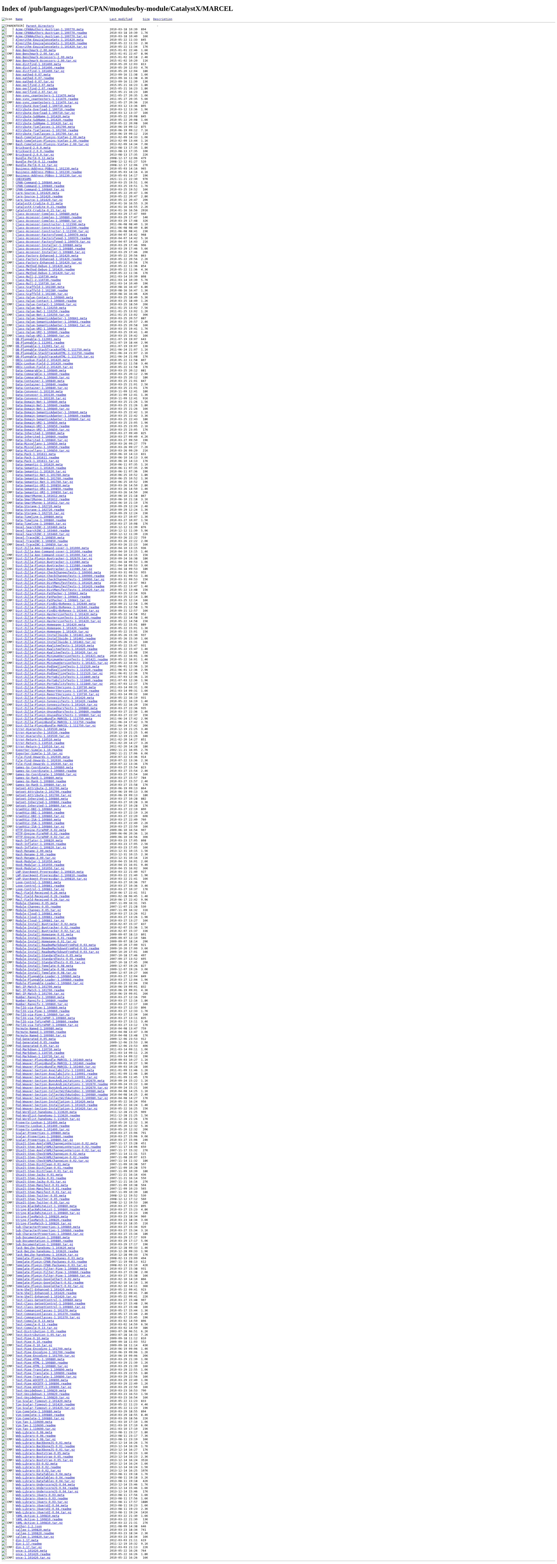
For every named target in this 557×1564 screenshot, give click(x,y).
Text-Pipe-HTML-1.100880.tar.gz (42, 1366)
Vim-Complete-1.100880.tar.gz (40, 1418)
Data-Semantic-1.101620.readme (41, 468)
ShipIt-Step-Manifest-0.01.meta (42, 1185)
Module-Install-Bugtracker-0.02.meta (46, 924)
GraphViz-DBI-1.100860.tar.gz (40, 816)
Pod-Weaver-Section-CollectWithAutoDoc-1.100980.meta (60, 1091)
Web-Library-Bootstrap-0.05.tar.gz (44, 1460)
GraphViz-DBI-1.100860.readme (40, 812)
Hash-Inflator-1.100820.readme (41, 844)
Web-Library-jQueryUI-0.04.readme (43, 1508)
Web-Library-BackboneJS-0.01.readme (45, 1446)
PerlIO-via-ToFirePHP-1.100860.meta (45, 1018)
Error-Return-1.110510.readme (40, 743)
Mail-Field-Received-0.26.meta (41, 892)
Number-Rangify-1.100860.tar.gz (42, 1004)
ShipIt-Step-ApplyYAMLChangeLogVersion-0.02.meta (56, 1143)
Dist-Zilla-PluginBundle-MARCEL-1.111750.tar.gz (56, 725)
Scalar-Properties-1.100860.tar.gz (44, 1139)
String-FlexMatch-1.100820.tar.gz (43, 1223)
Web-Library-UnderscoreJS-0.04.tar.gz (47, 1491)
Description (162, 19)
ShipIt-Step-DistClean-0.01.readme (44, 1167)
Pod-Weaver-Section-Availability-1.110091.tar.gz (56, 1077)
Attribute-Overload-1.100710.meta (43, 105)
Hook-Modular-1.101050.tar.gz (40, 868)
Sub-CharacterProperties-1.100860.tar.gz (50, 1233)
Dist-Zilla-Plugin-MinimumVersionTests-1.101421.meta (60, 656)
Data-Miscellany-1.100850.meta (41, 443)
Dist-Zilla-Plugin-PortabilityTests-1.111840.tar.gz (59, 683)
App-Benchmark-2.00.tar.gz (37, 53)
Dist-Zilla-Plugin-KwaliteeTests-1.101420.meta (55, 645)
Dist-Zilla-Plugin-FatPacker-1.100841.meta (51, 593)
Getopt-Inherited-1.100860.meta (42, 798)
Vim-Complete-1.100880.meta (38, 1411)
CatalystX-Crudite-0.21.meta (39, 203)
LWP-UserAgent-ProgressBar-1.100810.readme (51, 875)
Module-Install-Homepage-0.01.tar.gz (46, 941)
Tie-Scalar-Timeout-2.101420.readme (45, 1404)
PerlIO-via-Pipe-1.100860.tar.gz (43, 1014)
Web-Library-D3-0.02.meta (36, 1463)
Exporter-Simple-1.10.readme (39, 750)
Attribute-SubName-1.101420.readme (44, 119)
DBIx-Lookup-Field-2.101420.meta (43, 360)
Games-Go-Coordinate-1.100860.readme (46, 770)
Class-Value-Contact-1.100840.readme (46, 300)
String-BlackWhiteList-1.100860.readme (48, 1209)
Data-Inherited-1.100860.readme (42, 436)
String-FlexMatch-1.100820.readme (43, 1220)
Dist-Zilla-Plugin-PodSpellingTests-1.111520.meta (57, 666)
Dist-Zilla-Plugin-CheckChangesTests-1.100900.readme (60, 575)
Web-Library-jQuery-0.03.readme (42, 1498)
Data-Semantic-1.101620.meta (39, 464)
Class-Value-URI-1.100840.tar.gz (43, 335)
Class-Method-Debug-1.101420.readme (45, 269)
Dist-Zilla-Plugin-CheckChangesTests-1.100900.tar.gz (60, 579)
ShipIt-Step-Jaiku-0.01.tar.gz (41, 1181)
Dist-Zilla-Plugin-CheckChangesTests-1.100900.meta (58, 572)
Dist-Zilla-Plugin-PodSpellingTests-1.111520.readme (59, 669)
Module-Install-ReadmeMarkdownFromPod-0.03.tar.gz (57, 951)
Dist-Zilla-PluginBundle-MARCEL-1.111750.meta (54, 718)
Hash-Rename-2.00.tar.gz (36, 857)
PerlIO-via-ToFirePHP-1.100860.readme (47, 1021)
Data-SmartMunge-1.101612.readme (43, 499)
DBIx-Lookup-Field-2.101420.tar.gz (44, 367)
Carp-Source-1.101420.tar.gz (39, 199)
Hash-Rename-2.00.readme (36, 854)
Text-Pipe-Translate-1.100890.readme (46, 1373)
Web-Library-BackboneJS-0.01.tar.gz (45, 1449)
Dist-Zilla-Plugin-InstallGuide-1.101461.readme (56, 638)
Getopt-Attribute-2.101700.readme (43, 791)
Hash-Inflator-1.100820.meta (39, 840)
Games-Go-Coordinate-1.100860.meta (44, 767)
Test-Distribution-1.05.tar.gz (41, 1334)
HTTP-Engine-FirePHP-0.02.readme (43, 833)
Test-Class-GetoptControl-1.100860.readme (50, 1303)
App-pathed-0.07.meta (33, 74)
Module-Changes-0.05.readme (38, 906)
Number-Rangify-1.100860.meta (40, 997)
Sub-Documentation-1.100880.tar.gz (44, 1244)
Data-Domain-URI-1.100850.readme (43, 426)
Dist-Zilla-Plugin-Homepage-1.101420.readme (52, 628)
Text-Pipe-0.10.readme (34, 1341)
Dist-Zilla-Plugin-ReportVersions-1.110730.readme (57, 690)
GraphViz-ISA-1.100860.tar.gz (40, 826)
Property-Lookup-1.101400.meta (41, 1122)
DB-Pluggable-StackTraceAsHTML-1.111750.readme (55, 353)
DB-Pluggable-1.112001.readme (40, 342)
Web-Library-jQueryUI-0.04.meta (42, 1505)
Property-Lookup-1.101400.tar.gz (43, 1129)
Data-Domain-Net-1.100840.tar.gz (43, 408)
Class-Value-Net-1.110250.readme (43, 311)
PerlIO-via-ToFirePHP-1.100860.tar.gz (47, 1025)
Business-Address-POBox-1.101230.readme (49, 172)
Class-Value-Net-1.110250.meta (41, 307)
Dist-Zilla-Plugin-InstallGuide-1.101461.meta (54, 635)
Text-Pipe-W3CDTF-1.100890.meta (42, 1380)
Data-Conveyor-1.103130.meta (39, 391)
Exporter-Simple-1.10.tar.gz (39, 753)
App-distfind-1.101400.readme (40, 67)
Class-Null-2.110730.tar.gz (38, 283)
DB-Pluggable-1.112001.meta (38, 339)
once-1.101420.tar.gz (33, 1557)
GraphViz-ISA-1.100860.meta (38, 819)
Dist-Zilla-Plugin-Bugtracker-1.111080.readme (54, 565)
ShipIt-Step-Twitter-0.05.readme (43, 1199)
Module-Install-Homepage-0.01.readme (46, 938)
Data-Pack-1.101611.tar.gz (37, 461)
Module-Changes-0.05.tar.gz (38, 910)
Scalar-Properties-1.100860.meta (43, 1132)
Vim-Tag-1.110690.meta (34, 1421)
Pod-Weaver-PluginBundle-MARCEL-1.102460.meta (54, 1059)
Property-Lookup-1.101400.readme (43, 1126)
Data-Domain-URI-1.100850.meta (41, 422)
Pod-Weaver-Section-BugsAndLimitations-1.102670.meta (60, 1080)
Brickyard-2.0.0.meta (33, 147)
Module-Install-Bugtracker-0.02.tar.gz (48, 931)
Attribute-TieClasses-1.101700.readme (47, 130)
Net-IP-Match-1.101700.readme (40, 990)
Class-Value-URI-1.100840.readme (43, 332)
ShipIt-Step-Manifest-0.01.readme (43, 1188)
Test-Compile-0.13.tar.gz (36, 1327)
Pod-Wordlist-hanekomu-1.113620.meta (46, 1112)
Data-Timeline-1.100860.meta (39, 516)
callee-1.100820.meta (33, 1529)
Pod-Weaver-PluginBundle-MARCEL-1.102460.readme (56, 1063)
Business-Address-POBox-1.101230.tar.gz (49, 175)
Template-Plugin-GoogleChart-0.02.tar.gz (50, 1286)
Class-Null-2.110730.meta (36, 276)
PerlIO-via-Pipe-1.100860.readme (43, 1011)
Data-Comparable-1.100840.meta (41, 370)
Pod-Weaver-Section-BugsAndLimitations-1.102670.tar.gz (62, 1087)
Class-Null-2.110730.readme (38, 280)
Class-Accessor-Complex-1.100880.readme (49, 217)
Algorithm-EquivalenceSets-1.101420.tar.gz (51, 46)
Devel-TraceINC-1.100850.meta (40, 537)
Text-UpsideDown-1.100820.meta (41, 1390)
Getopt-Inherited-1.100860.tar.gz (43, 805)
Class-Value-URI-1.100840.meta (41, 328)
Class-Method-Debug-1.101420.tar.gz (45, 273)
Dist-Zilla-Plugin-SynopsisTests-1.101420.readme (56, 701)
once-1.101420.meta (31, 1550)
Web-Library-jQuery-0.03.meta (40, 1495)
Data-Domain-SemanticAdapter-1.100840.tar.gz (53, 419)
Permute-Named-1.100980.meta (39, 1028)
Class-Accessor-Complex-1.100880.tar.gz (49, 220)
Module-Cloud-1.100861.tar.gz (40, 920)
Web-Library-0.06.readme (36, 1435)
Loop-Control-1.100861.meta (38, 882)
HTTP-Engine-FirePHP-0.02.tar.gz (43, 837)
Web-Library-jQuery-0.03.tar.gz (42, 1502)
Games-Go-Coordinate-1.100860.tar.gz (46, 774)
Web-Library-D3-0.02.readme (38, 1467)
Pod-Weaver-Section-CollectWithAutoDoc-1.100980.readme (62, 1094)
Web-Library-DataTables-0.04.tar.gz (45, 1481)
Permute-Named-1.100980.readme (41, 1032)
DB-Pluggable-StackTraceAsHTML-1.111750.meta (53, 349)
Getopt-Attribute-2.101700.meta (42, 788)
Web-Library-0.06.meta (34, 1432)
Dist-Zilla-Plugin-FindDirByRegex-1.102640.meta (56, 603)
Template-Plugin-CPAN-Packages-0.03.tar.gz (51, 1265)
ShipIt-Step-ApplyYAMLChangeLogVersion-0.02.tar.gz (58, 1150)
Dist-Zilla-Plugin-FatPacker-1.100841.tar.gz (53, 600)
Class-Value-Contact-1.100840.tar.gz (46, 304)
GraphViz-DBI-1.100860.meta (38, 809)
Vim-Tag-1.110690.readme (36, 1425)
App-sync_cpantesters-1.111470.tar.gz (47, 102)
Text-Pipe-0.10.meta (32, 1338)
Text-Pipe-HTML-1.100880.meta (40, 1359)
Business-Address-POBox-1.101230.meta (47, 168)
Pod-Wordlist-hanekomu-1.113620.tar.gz (48, 1119)
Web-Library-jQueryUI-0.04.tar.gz (43, 1512)
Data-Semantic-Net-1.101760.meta (43, 475)
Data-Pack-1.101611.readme (37, 457)
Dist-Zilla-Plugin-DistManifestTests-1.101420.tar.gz (60, 589)
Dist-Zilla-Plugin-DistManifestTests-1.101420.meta (58, 582)
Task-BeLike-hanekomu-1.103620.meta (45, 1247)
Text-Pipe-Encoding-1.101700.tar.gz (45, 1355)
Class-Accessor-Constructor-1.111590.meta (50, 224)
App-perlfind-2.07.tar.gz (36, 92)
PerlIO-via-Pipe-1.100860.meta (41, 1007)
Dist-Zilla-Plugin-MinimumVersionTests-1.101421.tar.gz (62, 663)
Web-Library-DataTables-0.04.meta (43, 1474)
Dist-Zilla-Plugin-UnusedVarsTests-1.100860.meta (56, 708)
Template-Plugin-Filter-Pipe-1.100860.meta (51, 1268)
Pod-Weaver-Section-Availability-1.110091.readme (56, 1073)
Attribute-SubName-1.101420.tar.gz (44, 123)
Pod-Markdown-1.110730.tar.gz (40, 1056)
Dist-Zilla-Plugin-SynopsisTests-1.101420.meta (55, 697)
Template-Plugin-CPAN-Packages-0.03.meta (50, 1258)
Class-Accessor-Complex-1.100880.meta (47, 213)
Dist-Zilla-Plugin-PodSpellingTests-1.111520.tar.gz (59, 673)
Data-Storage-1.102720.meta (38, 506)
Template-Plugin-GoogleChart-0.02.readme (50, 1282)
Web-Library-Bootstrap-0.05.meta (43, 1453)
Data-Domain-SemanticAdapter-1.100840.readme (53, 415)
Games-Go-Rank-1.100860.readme (41, 781)
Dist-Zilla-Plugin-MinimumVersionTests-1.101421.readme (62, 659)
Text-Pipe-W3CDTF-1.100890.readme (43, 1383)
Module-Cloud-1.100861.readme (40, 917)
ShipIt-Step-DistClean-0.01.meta (43, 1164)
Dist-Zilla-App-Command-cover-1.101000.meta (52, 548)
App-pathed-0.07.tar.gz (35, 81)
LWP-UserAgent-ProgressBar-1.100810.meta (50, 871)
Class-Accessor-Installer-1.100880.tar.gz (50, 252)
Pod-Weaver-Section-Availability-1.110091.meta (55, 1070)
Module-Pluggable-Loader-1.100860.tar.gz (50, 983)
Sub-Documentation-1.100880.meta (43, 1237)
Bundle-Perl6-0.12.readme (36, 161)
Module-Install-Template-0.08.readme (46, 969)
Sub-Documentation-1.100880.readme (44, 1240)
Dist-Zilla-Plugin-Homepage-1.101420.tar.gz (52, 631)
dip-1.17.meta (27, 1540)
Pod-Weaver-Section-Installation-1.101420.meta (55, 1101)
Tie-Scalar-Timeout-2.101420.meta (43, 1401)
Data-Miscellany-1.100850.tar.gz (43, 450)
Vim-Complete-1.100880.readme (40, 1414)
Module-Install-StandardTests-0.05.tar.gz (50, 962)
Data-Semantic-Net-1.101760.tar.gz (44, 481)
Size (146, 19)
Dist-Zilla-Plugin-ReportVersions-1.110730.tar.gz (57, 694)
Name (19, 19)
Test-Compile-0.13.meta (35, 1320)
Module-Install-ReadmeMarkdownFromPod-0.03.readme (57, 948)
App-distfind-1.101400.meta (38, 64)
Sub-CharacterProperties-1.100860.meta (48, 1226)
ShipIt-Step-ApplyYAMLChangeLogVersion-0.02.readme (58, 1146)
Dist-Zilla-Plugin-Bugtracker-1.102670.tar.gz (54, 558)
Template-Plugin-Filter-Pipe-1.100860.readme (53, 1272)
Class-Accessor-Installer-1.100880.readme (50, 248)
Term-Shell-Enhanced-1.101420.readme (46, 1293)
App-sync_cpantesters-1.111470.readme (47, 99)
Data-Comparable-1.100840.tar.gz (43, 377)
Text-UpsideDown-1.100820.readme (43, 1394)
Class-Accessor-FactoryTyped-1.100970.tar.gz (53, 241)
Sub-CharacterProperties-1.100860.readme (50, 1230)
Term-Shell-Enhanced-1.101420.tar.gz (46, 1296)
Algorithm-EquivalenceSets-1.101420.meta (50, 39)
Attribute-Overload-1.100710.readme (45, 109)
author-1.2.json (29, 1526)
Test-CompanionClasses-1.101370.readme (48, 1314)
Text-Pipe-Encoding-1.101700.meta (43, 1348)
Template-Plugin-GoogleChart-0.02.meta (48, 1279)
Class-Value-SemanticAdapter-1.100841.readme (53, 321)
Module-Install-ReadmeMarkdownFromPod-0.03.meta (56, 944)
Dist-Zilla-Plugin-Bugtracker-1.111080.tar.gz (54, 569)
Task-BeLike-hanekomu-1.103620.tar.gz (47, 1254)
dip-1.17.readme (29, 1543)
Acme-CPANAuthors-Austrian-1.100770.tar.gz (51, 36)
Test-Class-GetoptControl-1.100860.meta (49, 1300)
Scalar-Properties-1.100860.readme (44, 1136)
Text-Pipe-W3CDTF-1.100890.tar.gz (43, 1387)
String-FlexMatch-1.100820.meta (42, 1216)
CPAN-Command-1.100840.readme (40, 186)
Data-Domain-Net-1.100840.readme (43, 405)
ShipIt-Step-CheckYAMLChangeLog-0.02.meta (50, 1153)
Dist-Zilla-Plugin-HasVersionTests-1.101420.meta (56, 614)
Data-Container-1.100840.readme (42, 384)
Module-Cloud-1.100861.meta (38, 913)
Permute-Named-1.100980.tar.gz (41, 1035)
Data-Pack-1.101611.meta (36, 454)
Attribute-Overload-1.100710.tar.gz (45, 112)
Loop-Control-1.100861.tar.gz (40, 889)
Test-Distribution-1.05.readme (41, 1331)
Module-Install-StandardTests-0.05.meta (49, 955)
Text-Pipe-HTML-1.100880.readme (42, 1362)
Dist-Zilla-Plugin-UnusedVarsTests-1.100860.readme (58, 711)
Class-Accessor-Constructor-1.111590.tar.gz (52, 231)
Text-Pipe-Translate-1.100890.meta (44, 1369)
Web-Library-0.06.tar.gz (36, 1439)
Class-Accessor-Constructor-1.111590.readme (52, 227)
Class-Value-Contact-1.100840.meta (44, 297)
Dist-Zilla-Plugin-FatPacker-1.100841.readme (53, 596)
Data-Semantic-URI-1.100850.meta (43, 485)
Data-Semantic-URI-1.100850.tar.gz (44, 492)
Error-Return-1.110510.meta (38, 739)
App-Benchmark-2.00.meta (36, 50)
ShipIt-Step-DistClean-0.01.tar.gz (44, 1171)
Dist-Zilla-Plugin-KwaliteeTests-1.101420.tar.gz (56, 652)
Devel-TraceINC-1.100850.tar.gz (42, 544)
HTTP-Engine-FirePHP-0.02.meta (41, 830)
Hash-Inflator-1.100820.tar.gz (41, 847)
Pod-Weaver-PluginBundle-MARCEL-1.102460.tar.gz (56, 1066)
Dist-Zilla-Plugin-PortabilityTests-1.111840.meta (57, 676)
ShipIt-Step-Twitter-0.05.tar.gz (43, 1202)
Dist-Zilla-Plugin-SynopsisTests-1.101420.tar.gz (56, 704)
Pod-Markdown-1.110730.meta (38, 1049)
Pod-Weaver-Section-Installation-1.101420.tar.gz (56, 1108)
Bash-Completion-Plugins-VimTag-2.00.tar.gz (52, 144)
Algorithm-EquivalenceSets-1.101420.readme (51, 43)
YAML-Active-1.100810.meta (37, 1515)
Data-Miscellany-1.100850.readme (43, 447)
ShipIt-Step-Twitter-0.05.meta (41, 1195)
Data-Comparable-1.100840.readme (43, 374)
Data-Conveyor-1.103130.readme (41, 394)
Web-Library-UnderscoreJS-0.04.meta (45, 1484)
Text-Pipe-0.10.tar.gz (34, 1345)
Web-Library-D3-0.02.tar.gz (38, 1470)
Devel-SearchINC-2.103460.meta (41, 527)
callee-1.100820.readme (35, 1533)
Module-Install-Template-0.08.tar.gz (46, 972)
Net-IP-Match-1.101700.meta (38, 986)
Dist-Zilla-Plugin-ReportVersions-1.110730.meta (56, 687)
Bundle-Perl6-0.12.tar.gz (36, 165)
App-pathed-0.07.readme (35, 78)
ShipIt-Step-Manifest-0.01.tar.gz (43, 1192)
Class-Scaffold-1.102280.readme (42, 290)
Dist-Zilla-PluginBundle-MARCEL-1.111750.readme (56, 722)
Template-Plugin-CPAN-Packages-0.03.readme (51, 1261)
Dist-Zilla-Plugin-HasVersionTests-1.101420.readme (58, 617)
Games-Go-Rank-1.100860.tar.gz (41, 784)
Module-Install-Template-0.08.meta (44, 965)
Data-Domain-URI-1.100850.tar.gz (43, 429)
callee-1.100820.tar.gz (35, 1536)
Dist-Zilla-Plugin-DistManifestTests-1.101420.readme (60, 586)
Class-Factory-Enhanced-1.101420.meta (47, 255)
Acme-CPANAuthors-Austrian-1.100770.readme (51, 32)
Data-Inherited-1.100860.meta (40, 433)
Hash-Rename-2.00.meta (34, 850)
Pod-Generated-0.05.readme (37, 1042)
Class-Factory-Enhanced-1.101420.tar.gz (49, 262)
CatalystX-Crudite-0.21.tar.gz (41, 210)
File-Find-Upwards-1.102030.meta (43, 757)
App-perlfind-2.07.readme (36, 88)
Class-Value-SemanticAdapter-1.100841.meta (51, 318)
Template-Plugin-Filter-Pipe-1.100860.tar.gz (53, 1275)
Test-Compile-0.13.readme (36, 1324)
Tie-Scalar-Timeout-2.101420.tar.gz (45, 1408)
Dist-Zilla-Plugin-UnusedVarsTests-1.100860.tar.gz (58, 715)
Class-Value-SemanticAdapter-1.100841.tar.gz (53, 325)
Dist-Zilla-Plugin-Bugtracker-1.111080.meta (52, 562)
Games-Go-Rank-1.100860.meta (39, 777)
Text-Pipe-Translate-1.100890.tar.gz (46, 1376)
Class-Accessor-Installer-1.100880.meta (49, 245)
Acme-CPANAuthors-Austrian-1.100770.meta (50, 29)
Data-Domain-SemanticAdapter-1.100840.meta (51, 412)
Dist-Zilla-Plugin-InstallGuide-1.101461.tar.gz (56, 642)
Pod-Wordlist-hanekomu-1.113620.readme (48, 1115)
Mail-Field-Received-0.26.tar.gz (43, 899)
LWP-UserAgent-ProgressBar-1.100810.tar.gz (51, 878)
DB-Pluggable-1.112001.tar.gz (40, 346)
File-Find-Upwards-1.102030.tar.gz (44, 763)
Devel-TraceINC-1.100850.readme (42, 541)
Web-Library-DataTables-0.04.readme (45, 1477)
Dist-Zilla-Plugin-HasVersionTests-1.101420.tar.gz (58, 621)
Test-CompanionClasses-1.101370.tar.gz (48, 1317)
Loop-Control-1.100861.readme (40, 885)
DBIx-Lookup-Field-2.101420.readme (44, 363)
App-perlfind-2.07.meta (35, 85)
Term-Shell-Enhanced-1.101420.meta (44, 1289)
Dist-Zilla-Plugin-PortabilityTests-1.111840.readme (59, 680)
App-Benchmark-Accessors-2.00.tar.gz (46, 60)
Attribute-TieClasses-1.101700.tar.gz (47, 133)
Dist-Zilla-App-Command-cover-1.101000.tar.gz (54, 555)
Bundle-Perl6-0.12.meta (35, 158)
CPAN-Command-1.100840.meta (38, 182)
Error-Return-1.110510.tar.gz (40, 746)
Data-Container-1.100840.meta (40, 381)
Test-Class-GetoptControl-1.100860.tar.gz (50, 1307)
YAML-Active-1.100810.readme (39, 1519)
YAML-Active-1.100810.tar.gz (39, 1522)
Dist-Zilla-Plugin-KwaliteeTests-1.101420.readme (56, 649)
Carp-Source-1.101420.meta (37, 193)
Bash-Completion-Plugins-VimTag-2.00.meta (50, 137)
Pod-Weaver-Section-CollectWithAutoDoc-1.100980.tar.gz (62, 1098)
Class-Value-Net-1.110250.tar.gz (43, 314)
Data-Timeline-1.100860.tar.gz (41, 523)
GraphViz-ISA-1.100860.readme (40, 823)
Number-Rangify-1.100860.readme (42, 1000)
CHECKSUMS (23, 179)
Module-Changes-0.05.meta (36, 903)
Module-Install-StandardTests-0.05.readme (50, 958)
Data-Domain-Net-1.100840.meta (41, 401)
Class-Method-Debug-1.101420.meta (43, 266)
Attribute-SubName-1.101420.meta (43, 116)
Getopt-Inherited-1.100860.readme (43, 802)
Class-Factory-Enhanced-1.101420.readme (49, 259)
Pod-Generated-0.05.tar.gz (37, 1045)
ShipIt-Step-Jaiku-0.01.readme (41, 1178)
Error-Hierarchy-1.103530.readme (43, 732)
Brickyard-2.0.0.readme (35, 151)
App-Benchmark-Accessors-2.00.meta (44, 57)
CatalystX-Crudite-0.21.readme (41, 206)
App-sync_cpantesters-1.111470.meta (45, 95)
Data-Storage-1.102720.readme (40, 509)
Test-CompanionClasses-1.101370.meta (46, 1310)
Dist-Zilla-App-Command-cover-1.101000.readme (54, 551)
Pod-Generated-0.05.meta (36, 1038)
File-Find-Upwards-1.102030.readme (44, 760)
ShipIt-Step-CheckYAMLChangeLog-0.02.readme (52, 1157)
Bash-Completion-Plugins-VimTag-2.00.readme (52, 140)
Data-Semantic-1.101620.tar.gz (41, 471)
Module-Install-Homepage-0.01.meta (44, 934)
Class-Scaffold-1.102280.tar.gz (42, 293)
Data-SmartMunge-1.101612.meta (41, 495)
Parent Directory (40, 25)
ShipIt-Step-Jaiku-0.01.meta (39, 1174)
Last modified (121, 19)
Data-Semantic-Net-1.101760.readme (44, 478)
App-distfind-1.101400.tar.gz (40, 71)
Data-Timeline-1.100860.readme (41, 520)
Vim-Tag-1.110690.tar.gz (36, 1428)
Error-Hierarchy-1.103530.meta (41, 729)
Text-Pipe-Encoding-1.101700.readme (45, 1352)
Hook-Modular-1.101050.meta (38, 861)
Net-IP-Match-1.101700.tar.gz (40, 993)
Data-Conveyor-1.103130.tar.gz (41, 398)
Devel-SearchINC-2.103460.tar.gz (43, 534)
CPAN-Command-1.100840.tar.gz (40, 189)
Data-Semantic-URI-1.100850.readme (44, 488)
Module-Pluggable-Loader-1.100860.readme (50, 979)
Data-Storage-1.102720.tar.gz (40, 513)
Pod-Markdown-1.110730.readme (40, 1052)
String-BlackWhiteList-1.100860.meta (46, 1206)
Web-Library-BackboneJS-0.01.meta (43, 1442)
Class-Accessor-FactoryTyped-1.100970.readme (53, 238)
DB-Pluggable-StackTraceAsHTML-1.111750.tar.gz (55, 356)
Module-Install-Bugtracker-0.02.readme (48, 927)
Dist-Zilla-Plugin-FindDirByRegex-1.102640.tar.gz (57, 610)
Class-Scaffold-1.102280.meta (40, 287)
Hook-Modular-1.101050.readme (40, 864)
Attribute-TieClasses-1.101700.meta (45, 126)
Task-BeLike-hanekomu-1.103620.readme (47, 1251)
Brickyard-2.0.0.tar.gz (35, 154)
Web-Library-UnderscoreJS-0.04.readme (47, 1488)
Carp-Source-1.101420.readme (39, 196)
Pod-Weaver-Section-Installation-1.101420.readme (56, 1105)
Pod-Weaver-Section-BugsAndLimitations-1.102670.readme (62, 1084)
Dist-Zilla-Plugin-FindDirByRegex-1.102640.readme (57, 607)
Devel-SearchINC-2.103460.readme (43, 530)
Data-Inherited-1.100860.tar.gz (42, 440)
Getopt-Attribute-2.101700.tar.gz (43, 795)
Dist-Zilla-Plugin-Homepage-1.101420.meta (50, 624)
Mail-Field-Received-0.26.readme (43, 896)
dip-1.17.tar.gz (29, 1547)
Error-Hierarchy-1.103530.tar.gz (43, 736)
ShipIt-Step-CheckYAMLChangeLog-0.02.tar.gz (52, 1160)
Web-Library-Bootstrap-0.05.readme (44, 1456)
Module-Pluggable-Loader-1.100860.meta (48, 976)
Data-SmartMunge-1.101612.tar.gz (43, 502)
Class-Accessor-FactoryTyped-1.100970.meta (51, 234)
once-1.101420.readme (33, 1554)
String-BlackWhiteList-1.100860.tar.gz (48, 1213)
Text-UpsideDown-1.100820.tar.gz (43, 1397)
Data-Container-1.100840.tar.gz (42, 387)
